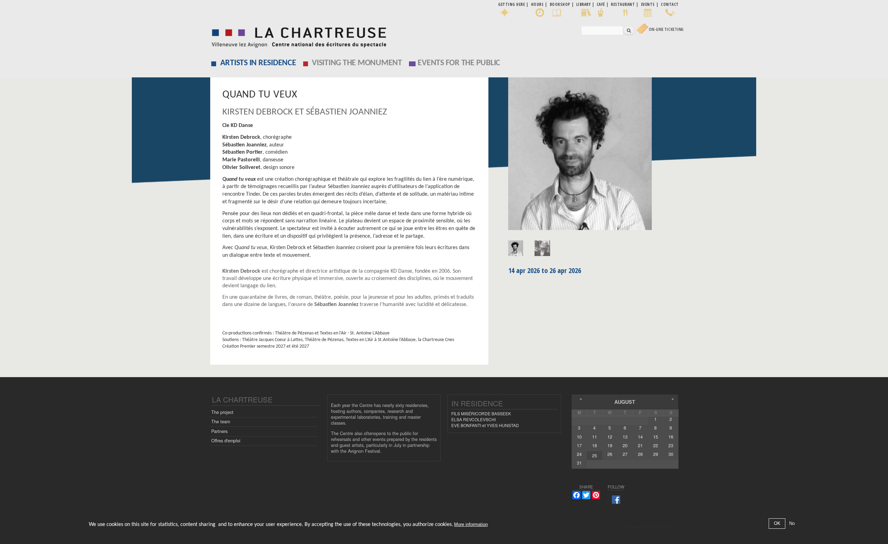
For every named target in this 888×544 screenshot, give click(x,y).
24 (579, 454)
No (792, 523)
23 (670, 445)
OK (777, 523)
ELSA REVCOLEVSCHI (473, 419)
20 (625, 445)
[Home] (297, 35)
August (624, 401)
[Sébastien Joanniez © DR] (593, 156)
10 (579, 437)
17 (579, 445)
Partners (219, 431)
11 (594, 437)
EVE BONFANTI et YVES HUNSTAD (485, 425)
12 (609, 437)
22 (655, 445)
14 (640, 437)
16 (670, 437)
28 (640, 454)
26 (609, 454)
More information (471, 524)
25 (594, 455)
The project (222, 412)
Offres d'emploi (225, 440)
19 (609, 445)
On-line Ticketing (666, 29)
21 (640, 445)
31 (579, 463)
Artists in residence (258, 63)
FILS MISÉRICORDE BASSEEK (481, 413)
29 (655, 454)
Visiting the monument (357, 63)
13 (625, 437)
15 (655, 437)
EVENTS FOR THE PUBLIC (459, 63)
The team (220, 421)
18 (594, 445)
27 (625, 454)
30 (670, 454)
